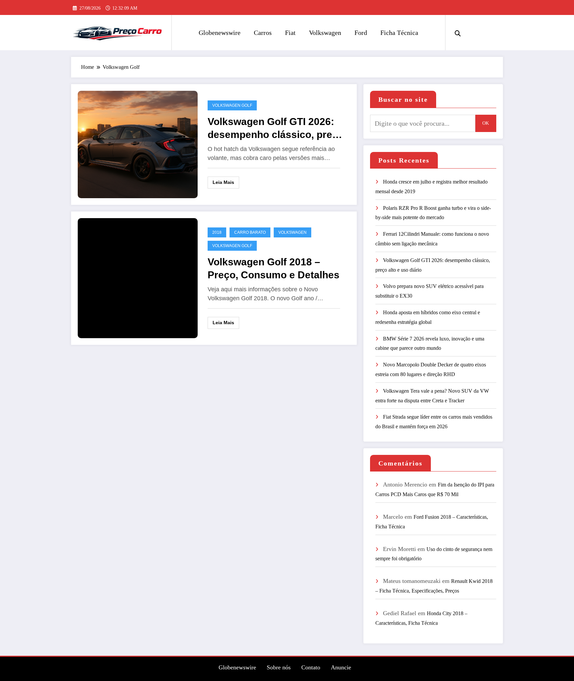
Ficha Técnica (399, 32)
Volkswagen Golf (232, 105)
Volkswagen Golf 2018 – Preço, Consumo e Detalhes (273, 268)
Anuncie (341, 667)
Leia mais (223, 182)
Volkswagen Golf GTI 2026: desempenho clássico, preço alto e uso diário (276, 128)
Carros (263, 32)
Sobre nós (279, 667)
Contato (310, 667)
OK (485, 123)
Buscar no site (403, 99)
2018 (217, 232)
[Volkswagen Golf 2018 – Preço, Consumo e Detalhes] (138, 277)
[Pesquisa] (457, 33)
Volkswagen (325, 32)
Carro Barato (250, 232)
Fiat (290, 32)
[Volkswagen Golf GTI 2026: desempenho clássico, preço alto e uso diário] (138, 144)
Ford (360, 32)
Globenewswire (219, 32)
